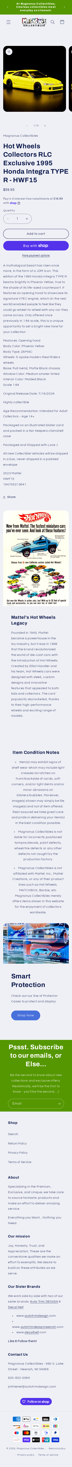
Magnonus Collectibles (30, 1448)
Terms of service (48, 1455)
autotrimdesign (36, 1315)
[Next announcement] (64, 7)
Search (13, 1134)
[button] (8, 22)
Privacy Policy (18, 1152)
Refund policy (57, 1448)
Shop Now (25, 1015)
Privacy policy (25, 1455)
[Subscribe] (59, 1104)
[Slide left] (27, 125)
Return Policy (17, 1143)
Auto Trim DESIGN (44, 1301)
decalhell (32, 1332)
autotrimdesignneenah (38, 1326)
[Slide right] (45, 125)
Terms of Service (19, 1162)
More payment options (36, 255)
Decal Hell (15, 1307)
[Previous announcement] (7, 7)
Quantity (9, 210)
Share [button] (11, 497)
